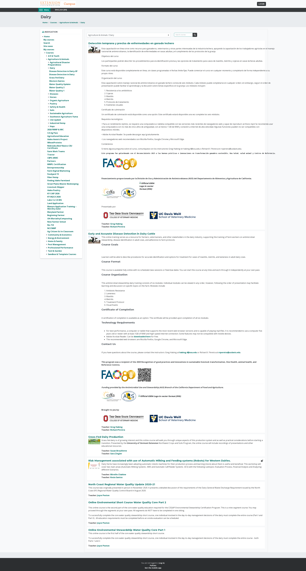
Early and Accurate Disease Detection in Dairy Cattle (121, 233)
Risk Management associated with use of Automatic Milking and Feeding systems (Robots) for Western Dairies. (159, 460)
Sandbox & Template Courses (62, 254)
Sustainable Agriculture (61, 113)
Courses (53, 22)
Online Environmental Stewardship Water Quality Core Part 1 (126, 530)
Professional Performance (60, 247)
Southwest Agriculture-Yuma (64, 116)
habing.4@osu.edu (188, 352)
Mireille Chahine (118, 474)
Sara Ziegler (116, 453)
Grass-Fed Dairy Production (105, 436)
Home (45, 22)
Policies (153, 565)
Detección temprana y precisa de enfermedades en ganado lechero (131, 43)
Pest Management (57, 244)
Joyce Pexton (103, 495)
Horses (53, 97)
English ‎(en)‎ (61, 10)
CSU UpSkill (55, 120)
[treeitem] (61, 145)
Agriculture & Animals (69, 22)
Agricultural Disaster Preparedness (59, 63)
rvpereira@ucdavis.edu (229, 352)
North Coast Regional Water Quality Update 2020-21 (121, 484)
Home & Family (55, 241)
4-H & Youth (53, 56)
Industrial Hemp (57, 123)
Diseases (54, 94)
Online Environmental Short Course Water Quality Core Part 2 (127, 502)
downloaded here (142, 336)
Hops (52, 126)
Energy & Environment (58, 238)
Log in (161, 563)
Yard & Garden (55, 251)
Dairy (83, 22)
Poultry (53, 103)
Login (261, 4)
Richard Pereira (117, 226)
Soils (52, 110)
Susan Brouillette (118, 450)
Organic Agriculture (59, 100)
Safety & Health (57, 107)
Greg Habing (116, 224)
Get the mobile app (153, 568)
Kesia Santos (116, 477)
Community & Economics (60, 234)
